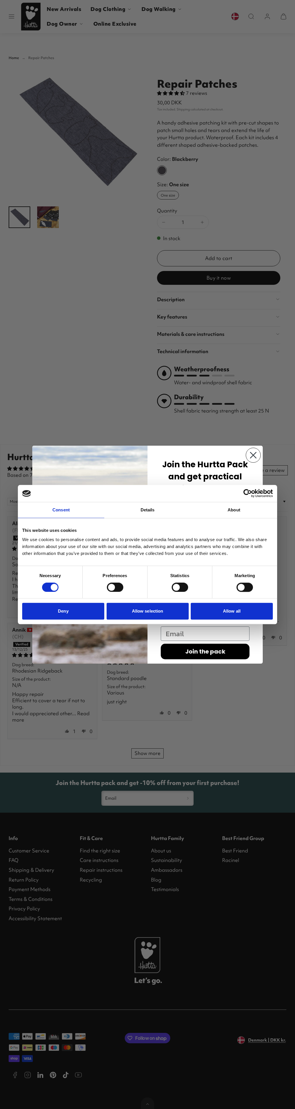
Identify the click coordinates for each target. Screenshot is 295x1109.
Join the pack (205, 651)
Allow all (232, 611)
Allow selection (147, 611)
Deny (63, 611)
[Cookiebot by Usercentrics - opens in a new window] (247, 493)
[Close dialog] (253, 455)
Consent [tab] (61, 510)
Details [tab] (148, 510)
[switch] (115, 587)
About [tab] (234, 510)
